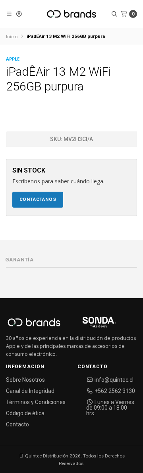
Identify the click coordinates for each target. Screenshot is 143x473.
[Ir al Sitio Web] (90, 324)
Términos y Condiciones (36, 402)
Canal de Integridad (30, 391)
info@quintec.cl (113, 380)
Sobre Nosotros (25, 380)
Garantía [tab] (19, 260)
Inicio (11, 36)
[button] (9, 14)
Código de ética (25, 413)
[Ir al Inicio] (71, 14)
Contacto (17, 424)
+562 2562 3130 (114, 391)
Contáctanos (37, 199)
